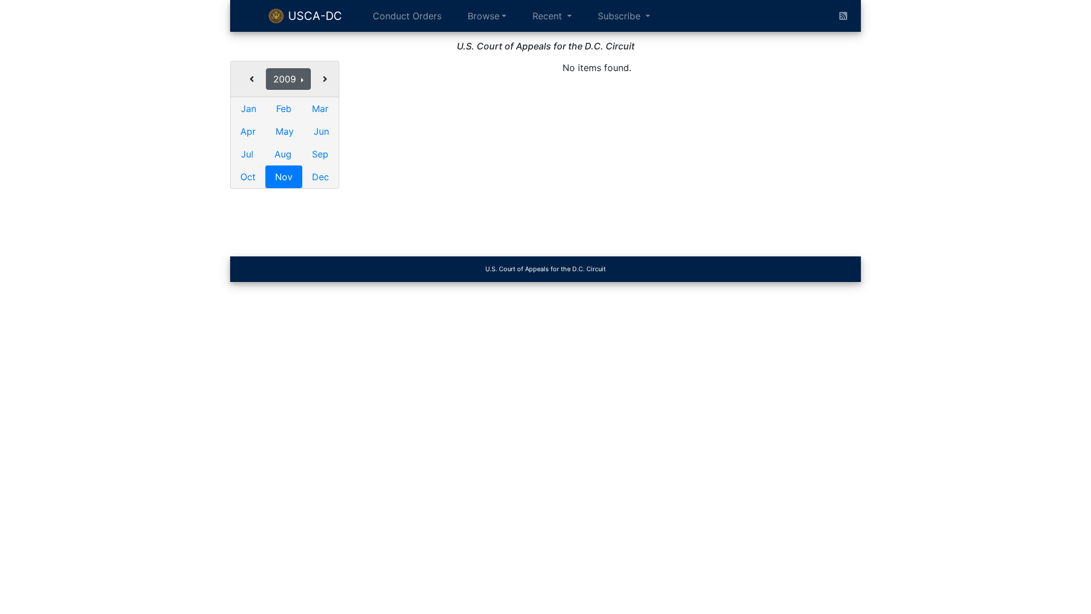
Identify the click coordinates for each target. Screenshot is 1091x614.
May (285, 131)
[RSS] (843, 16)
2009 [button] (286, 79)
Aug (283, 154)
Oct (248, 176)
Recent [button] (548, 16)
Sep (320, 154)
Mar (320, 108)
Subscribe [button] (620, 16)
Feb (284, 108)
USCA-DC (313, 16)
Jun (321, 131)
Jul (247, 154)
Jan (248, 108)
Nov (284, 176)
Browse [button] (483, 16)
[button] (251, 79)
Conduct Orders (407, 16)
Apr (248, 131)
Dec (320, 176)
